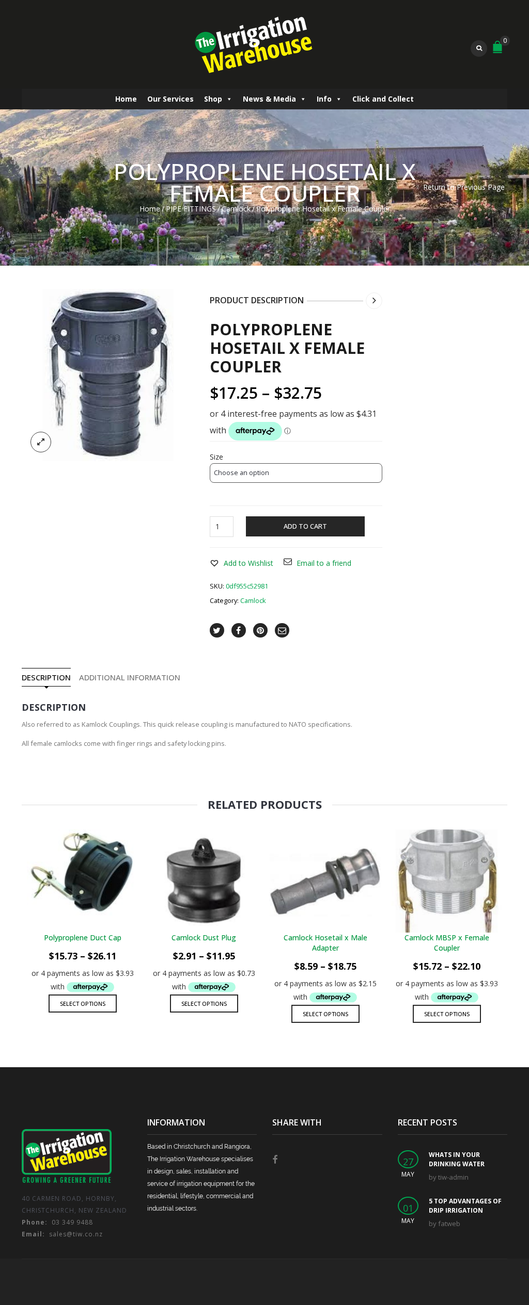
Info (324, 99)
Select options (82, 1003)
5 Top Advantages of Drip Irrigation (465, 1206)
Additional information (129, 677)
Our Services (170, 99)
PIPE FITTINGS (191, 209)
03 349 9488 (57, 1222)
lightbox (40, 442)
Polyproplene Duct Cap (82, 937)
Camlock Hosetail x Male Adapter (325, 943)
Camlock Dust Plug (204, 937)
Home (126, 99)
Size (216, 457)
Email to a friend (324, 563)
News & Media (269, 99)
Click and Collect (383, 99)
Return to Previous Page (464, 187)
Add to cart (305, 526)
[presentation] (20, 909)
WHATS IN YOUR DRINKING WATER (457, 1159)
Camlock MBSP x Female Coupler (446, 943)
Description (46, 677)
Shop (213, 99)
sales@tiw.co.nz (62, 1234)
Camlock (236, 209)
